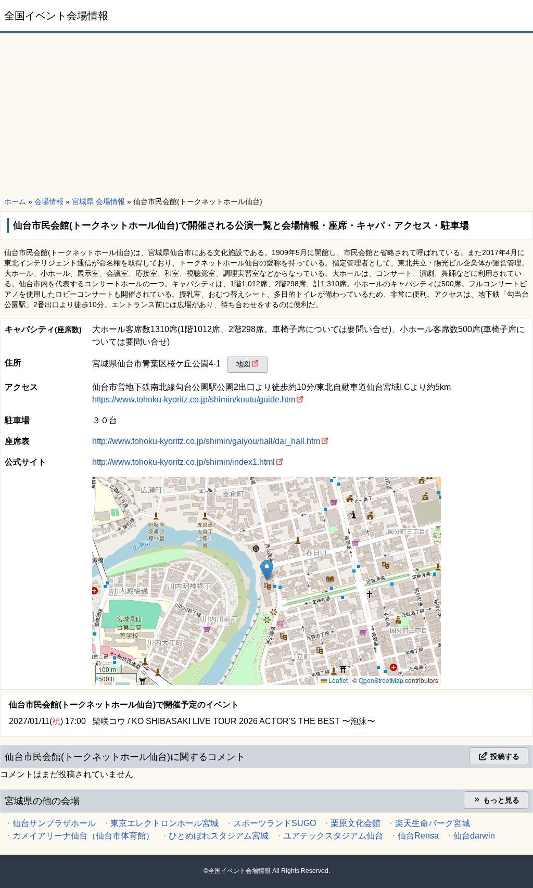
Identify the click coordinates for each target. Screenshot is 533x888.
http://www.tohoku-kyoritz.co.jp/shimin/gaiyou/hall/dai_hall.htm (206, 441)
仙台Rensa (418, 835)
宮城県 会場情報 (98, 201)
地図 (243, 364)
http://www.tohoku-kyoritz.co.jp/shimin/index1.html (183, 462)
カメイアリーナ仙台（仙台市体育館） (83, 835)
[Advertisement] (266, 115)
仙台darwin (474, 835)
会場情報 (49, 201)
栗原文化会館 (355, 823)
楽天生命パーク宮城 (432, 823)
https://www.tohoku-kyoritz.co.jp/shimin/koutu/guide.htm (193, 399)
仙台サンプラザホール (54, 823)
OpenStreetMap (381, 680)
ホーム (15, 201)
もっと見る (500, 800)
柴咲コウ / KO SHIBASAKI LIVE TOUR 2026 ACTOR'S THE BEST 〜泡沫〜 (233, 721)
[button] (266, 570)
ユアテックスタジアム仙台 (333, 835)
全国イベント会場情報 (56, 15)
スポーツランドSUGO (274, 823)
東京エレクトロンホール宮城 (164, 823)
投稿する (503, 756)
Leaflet (337, 680)
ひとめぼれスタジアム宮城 (219, 835)
